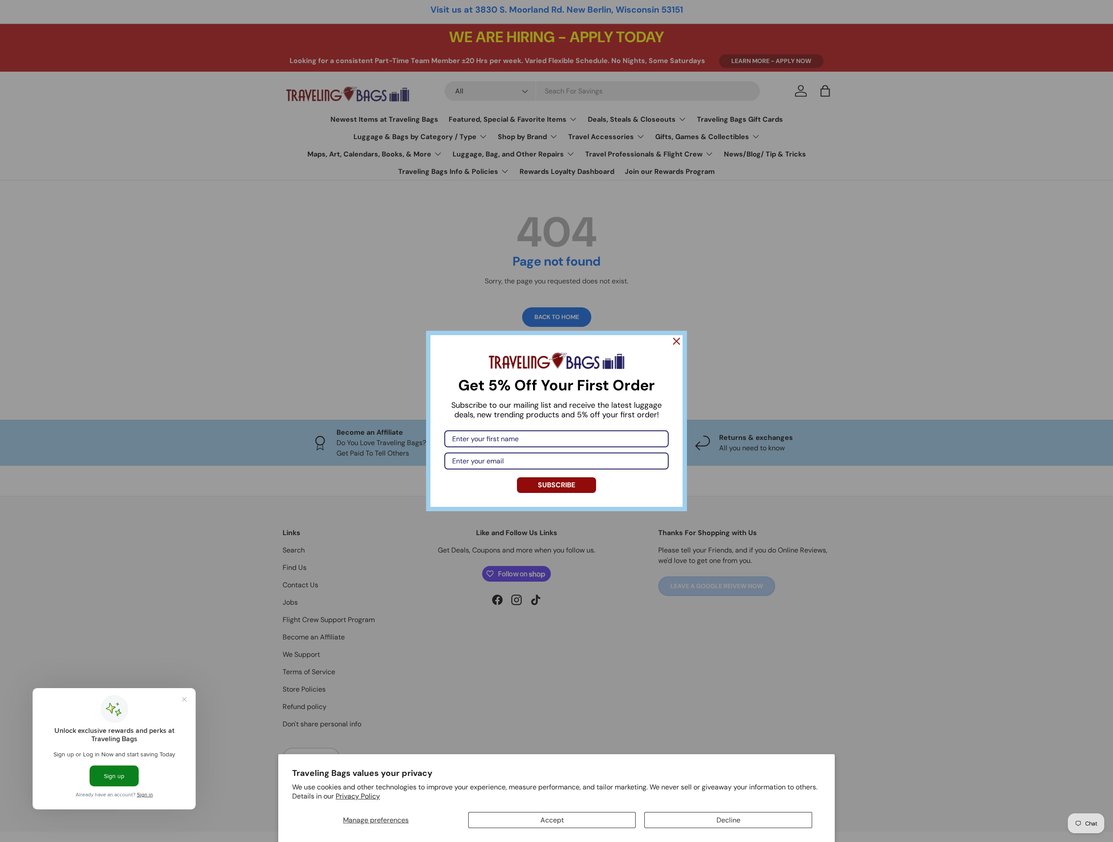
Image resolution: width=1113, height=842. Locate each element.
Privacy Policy (358, 796)
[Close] (676, 341)
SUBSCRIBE (556, 484)
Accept (552, 820)
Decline (728, 820)
